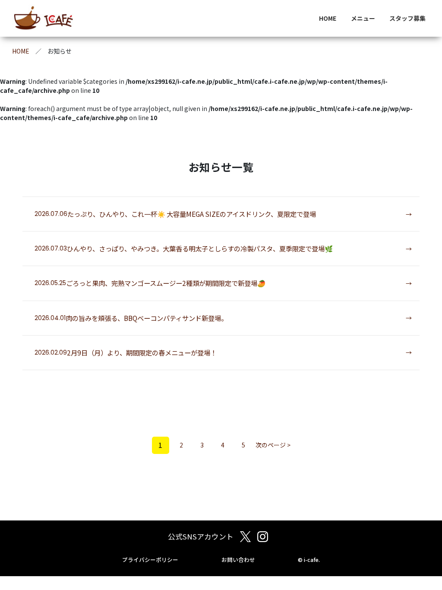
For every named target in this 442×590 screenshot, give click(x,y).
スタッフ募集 (407, 18)
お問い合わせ (238, 560)
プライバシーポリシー (150, 560)
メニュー (363, 18)
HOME (327, 18)
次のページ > (273, 445)
